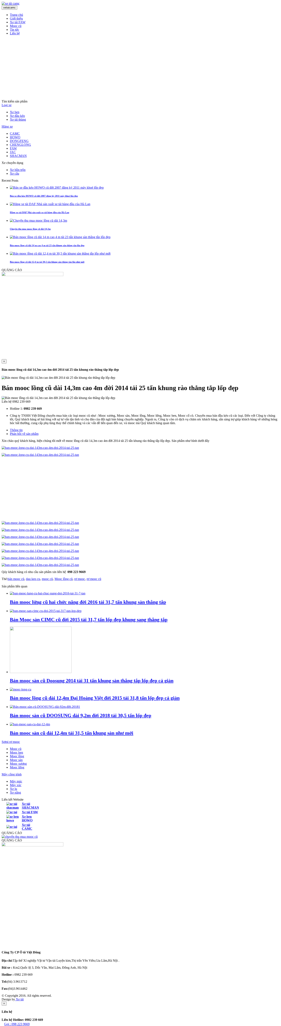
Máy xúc (15, 785)
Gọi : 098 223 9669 (17, 1024)
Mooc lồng (17, 756)
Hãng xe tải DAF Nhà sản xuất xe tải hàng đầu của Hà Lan (39, 212)
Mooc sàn (16, 760)
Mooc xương (18, 763)
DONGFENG (19, 141)
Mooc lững (17, 767)
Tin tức (14, 29)
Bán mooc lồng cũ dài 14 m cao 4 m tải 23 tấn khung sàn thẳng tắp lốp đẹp (47, 245)
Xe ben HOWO (27, 818)
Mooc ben (16, 752)
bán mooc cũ (16, 579)
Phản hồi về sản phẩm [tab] (24, 433)
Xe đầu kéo (17, 116)
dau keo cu (33, 579)
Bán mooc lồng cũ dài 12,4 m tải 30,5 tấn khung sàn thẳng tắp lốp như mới (47, 262)
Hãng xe (7, 126)
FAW (13, 148)
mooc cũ (47, 579)
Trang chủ (16, 14)
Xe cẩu (14, 173)
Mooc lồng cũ (64, 579)
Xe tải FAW (18, 22)
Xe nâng (15, 792)
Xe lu (13, 789)
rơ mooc (79, 579)
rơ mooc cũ (94, 579)
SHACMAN (18, 156)
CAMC (15, 133)
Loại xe (7, 105)
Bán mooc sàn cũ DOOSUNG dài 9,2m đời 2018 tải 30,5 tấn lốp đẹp (80, 715)
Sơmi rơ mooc (11, 742)
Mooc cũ (15, 26)
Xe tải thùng (18, 119)
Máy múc (16, 781)
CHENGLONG (20, 144)
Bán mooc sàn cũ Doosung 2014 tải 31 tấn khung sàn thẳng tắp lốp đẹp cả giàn (91, 680)
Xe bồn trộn (18, 170)
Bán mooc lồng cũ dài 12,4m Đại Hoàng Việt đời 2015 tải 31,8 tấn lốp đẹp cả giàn (95, 698)
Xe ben (14, 112)
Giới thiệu (16, 18)
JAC (13, 152)
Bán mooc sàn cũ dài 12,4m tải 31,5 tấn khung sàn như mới (71, 733)
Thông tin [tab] (16, 430)
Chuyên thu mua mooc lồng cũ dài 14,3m (30, 229)
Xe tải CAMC (27, 826)
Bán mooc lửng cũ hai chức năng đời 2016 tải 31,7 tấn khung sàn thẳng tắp (88, 602)
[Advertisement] (140, 67)
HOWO (15, 137)
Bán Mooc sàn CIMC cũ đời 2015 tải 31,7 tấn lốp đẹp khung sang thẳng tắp (88, 619)
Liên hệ (15, 33)
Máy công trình (12, 774)
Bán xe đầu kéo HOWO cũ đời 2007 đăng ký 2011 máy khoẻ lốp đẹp (44, 196)
